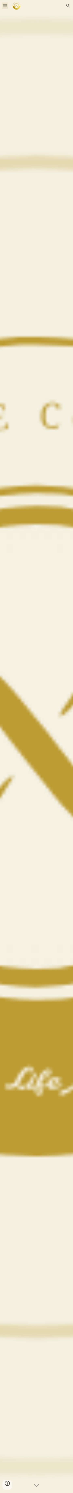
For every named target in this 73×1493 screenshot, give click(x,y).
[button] (5, 5)
